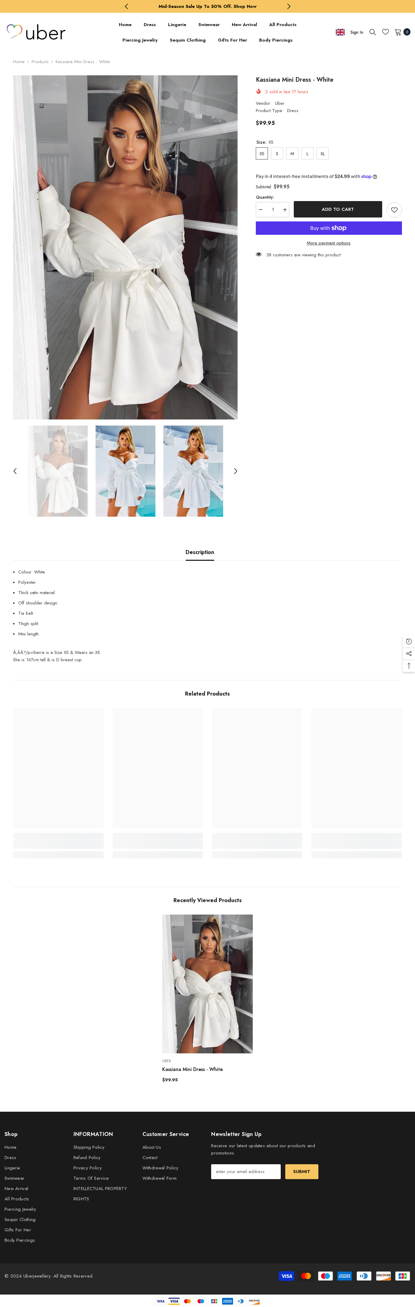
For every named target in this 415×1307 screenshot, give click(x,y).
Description (200, 552)
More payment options (329, 243)
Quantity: (265, 197)
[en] (340, 32)
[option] (208, 6)
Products (40, 61)
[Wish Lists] (385, 32)
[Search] (373, 32)
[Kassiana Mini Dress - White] (207, 984)
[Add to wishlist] (394, 209)
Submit (301, 1171)
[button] (14, 471)
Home (19, 61)
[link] (58, 844)
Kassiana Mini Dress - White (192, 1069)
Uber (279, 103)
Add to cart (337, 209)
